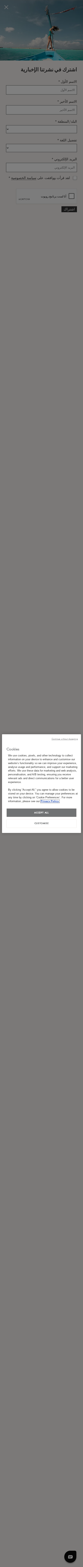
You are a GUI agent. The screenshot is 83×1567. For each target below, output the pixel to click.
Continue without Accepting (65, 738)
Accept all (41, 812)
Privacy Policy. (50, 801)
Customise (41, 823)
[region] (41, 783)
